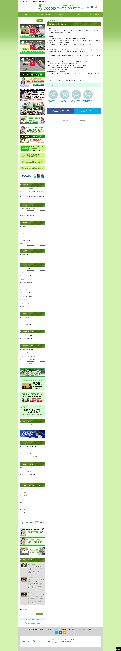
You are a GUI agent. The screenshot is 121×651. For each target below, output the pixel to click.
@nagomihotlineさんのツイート (27, 609)
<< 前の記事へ (66, 120)
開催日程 (77, 14)
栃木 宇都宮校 (24, 509)
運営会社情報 (56, 629)
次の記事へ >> (82, 120)
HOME (26, 14)
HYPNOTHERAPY (59, 649)
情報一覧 (23, 243)
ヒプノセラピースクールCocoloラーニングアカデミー (39, 629)
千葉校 (22, 502)
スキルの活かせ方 (25, 212)
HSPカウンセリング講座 (26, 453)
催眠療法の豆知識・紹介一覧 (27, 215)
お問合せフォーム (25, 254)
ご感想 (22, 286)
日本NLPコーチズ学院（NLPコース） (29, 446)
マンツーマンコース (25, 236)
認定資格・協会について (26, 279)
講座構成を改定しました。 (58, 24)
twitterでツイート (87, 111)
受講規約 (23, 299)
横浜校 (22, 499)
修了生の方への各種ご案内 (27, 349)
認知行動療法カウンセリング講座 (28, 450)
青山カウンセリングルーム (27, 467)
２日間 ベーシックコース (27, 230)
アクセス (74, 629)
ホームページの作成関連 (26, 363)
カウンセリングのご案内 (26, 338)
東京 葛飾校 (24, 495)
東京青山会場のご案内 (26, 292)
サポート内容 (24, 272)
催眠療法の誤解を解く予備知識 (28, 208)
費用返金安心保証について (27, 282)
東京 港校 (23, 492)
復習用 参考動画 (25, 352)
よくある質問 (24, 289)
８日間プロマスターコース (27, 233)
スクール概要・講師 (25, 268)
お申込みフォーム (25, 257)
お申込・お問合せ (94, 14)
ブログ (64, 20)
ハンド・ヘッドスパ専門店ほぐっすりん (30, 425)
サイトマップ (91, 629)
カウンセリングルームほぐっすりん (29, 478)
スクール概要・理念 (25, 317)
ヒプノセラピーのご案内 (26, 335)
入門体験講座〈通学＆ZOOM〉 (28, 226)
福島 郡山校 (24, 512)
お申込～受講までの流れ (26, 296)
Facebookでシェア (60, 111)
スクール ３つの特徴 (26, 275)
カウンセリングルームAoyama (28, 471)
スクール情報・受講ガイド (43, 14)
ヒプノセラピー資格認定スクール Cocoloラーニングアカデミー (33, 1)
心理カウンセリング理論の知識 (28, 359)
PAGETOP (118, 649)
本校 (22, 488)
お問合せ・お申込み (82, 629)
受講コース (60, 14)
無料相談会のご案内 (25, 240)
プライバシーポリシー (26, 320)
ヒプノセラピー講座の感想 (27, 188)
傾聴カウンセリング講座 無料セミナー (30, 356)
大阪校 (22, 506)
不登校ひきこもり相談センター (28, 474)
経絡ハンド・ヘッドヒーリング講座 (29, 456)
